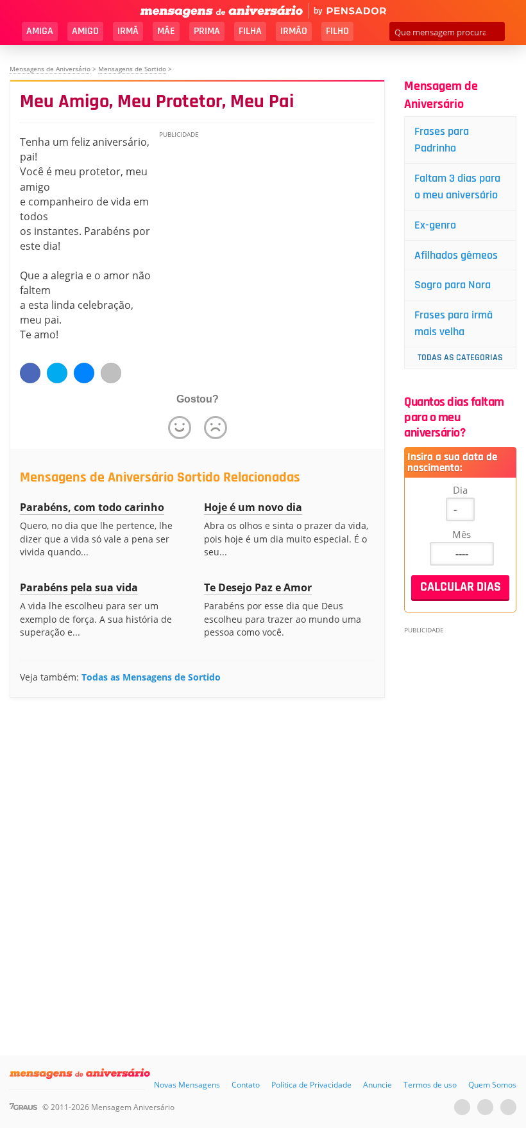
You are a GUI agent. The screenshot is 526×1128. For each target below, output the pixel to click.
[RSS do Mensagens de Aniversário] (508, 1107)
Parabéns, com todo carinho (92, 507)
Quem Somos (492, 1084)
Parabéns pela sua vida (79, 587)
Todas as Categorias (460, 357)
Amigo (85, 31)
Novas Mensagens (187, 1084)
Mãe (166, 31)
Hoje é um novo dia (253, 507)
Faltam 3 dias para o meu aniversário (457, 186)
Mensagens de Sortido (132, 68)
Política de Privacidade (311, 1084)
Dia (460, 489)
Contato (246, 1084)
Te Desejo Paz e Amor (258, 587)
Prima (207, 31)
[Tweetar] (57, 373)
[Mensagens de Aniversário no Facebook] (485, 1107)
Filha (250, 31)
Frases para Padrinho (441, 139)
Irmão (293, 31)
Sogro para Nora (452, 284)
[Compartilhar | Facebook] (30, 373)
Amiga (39, 31)
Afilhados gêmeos (456, 255)
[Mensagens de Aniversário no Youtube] (462, 1107)
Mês (461, 534)
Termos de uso (430, 1084)
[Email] (111, 373)
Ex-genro (435, 225)
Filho (337, 31)
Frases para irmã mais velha (453, 323)
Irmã (128, 31)
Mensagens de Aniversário (50, 68)
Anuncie (377, 1084)
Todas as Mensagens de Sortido (151, 677)
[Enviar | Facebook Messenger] (84, 373)
